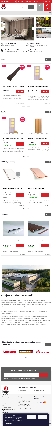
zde (21, 420)
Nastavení (9, 423)
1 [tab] (23, 156)
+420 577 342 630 (39, 390)
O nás (2, 1)
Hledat (31, 7)
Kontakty (4, 403)
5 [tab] (24, 106)
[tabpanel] (13, 83)
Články (3, 405)
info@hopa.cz (23, 390)
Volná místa (5, 412)
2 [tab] (24, 156)
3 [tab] (22, 106)
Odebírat (43, 375)
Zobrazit (45, 91)
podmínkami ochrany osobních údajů (26, 378)
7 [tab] (27, 106)
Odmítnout (31, 417)
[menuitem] (5, 13)
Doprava (7, 1)
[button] (2, 28)
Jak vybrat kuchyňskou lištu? (24, 408)
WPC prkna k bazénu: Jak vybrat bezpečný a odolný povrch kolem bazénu (24, 405)
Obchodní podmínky (6, 407)
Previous (46, 59)
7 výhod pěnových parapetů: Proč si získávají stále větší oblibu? (24, 401)
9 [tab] (29, 106)
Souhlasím (42, 417)
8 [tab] (28, 106)
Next (49, 59)
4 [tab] (23, 106)
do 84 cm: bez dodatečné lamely (36, 133)
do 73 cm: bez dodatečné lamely (36, 81)
